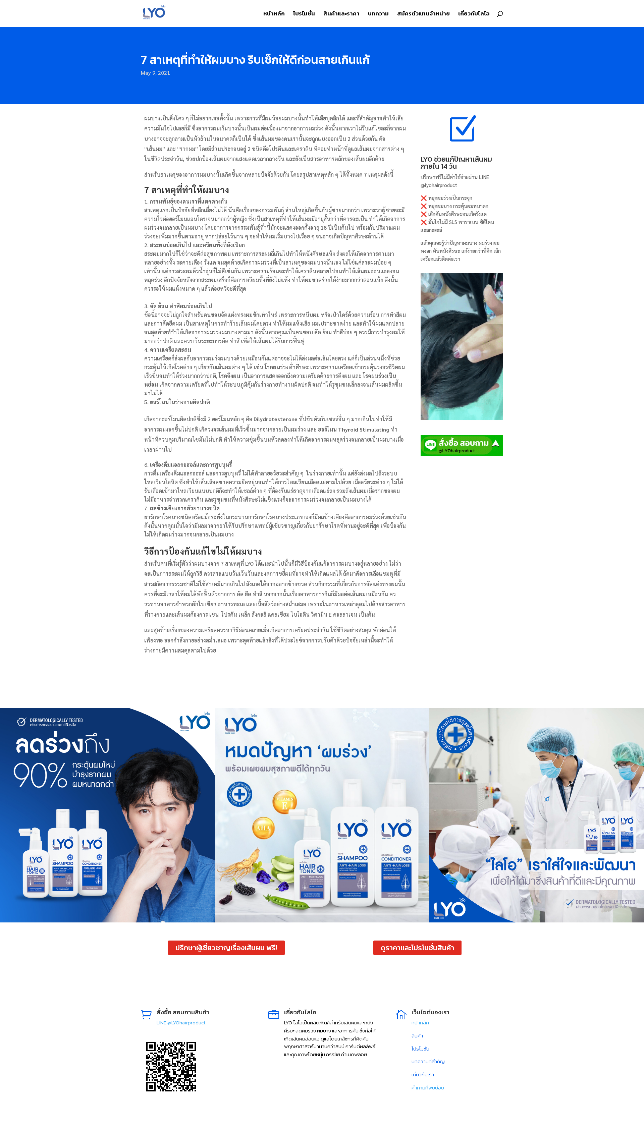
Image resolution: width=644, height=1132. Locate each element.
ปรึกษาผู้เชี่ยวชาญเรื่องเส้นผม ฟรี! (226, 947)
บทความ (378, 14)
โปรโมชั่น (304, 14)
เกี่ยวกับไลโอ (474, 14)
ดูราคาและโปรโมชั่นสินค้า (417, 947)
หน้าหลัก (274, 14)
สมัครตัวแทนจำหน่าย (423, 14)
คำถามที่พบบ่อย (428, 1087)
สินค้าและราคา (341, 14)
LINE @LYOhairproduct (181, 1022)
